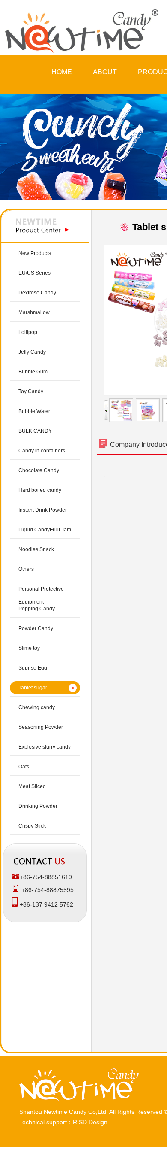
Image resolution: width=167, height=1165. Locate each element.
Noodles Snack (36, 549)
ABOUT (105, 72)
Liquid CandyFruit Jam (44, 530)
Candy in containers (41, 451)
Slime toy (29, 648)
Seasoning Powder (40, 727)
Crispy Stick (32, 826)
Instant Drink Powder (42, 510)
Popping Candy (36, 609)
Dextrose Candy (37, 293)
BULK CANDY (35, 431)
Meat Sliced (32, 786)
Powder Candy (35, 628)
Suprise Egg (32, 668)
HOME (61, 72)
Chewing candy (36, 707)
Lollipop (27, 332)
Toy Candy (30, 391)
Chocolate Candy (38, 470)
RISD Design (90, 1122)
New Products (34, 253)
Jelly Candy (32, 352)
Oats (23, 767)
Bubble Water (34, 411)
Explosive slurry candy (44, 747)
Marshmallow (34, 312)
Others (26, 569)
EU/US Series (34, 273)
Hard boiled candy (39, 490)
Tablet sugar (32, 688)
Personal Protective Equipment (41, 595)
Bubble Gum (33, 372)
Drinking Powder (37, 806)
